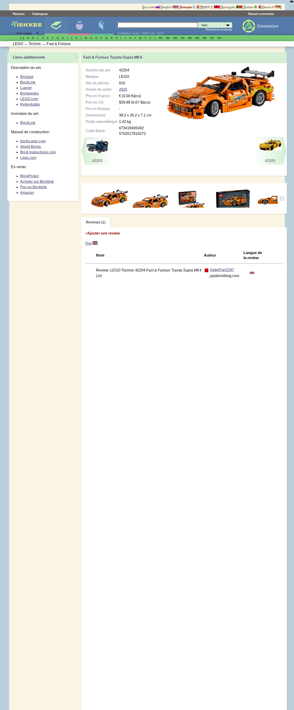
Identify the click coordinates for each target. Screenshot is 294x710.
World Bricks (30, 147)
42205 (270, 161)
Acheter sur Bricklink (37, 182)
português (229, 7)
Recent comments (261, 14)
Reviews (19, 14)
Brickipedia (29, 93)
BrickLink (27, 82)
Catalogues (40, 14)
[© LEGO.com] (151, 198)
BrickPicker (29, 176)
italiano (250, 7)
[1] (95, 243)
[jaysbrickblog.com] (206, 270)
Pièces (102, 26)
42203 (97, 161)
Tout (88, 243)
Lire (99, 275)
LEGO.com (29, 99)
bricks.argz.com (33, 141)
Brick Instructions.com (38, 152)
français (187, 7)
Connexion (268, 26)
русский (149, 7)
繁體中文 (207, 7)
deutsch (269, 7)
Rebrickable (30, 104)
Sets (56, 26)
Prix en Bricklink (33, 187)
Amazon (27, 193)
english (167, 7)
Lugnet (25, 88)
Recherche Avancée (219, 29)
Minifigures (79, 26)
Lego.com (28, 158)
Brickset (26, 77)
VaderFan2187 (222, 270)
